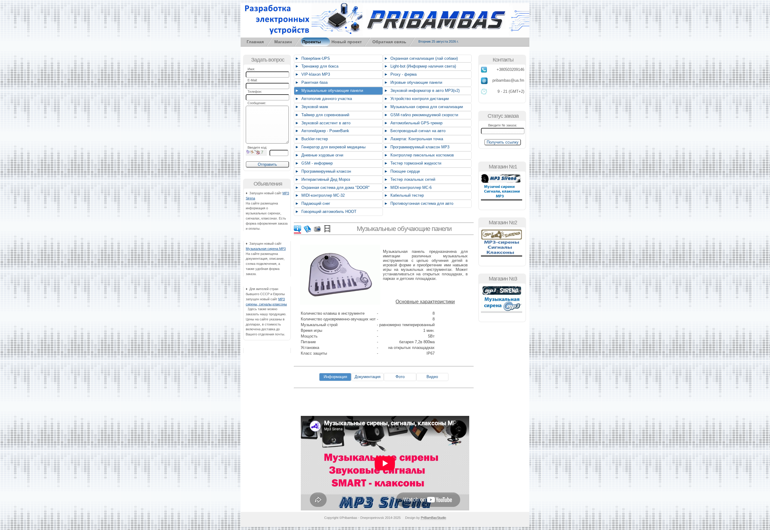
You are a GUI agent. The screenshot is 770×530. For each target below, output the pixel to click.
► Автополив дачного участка (323, 98)
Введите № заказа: (502, 125)
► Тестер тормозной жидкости (412, 163)
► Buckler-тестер (311, 139)
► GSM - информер (313, 163)
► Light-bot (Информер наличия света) (419, 66)
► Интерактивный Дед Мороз (322, 179)
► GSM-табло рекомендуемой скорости (420, 115)
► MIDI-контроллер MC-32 (319, 195)
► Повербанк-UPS (312, 58)
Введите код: (256, 147)
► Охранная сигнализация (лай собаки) (420, 58)
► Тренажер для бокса (316, 66)
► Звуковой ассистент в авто (322, 123)
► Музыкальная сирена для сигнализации (423, 106)
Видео (432, 376)
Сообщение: (256, 103)
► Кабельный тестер (403, 195)
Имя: (250, 69)
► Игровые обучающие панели (412, 82)
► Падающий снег (312, 203)
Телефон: (254, 91)
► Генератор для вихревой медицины (329, 147)
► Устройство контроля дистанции (416, 98)
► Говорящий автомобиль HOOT (325, 211)
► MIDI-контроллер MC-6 (407, 187)
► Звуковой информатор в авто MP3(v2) (421, 90)
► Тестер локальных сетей (409, 179)
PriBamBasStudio (433, 517)
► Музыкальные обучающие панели (328, 90)
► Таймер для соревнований (321, 115)
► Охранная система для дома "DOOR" (332, 187)
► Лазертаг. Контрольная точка (413, 139)
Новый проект (346, 41)
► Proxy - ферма (400, 74)
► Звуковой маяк (311, 106)
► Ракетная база (311, 82)
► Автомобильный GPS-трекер (412, 123)
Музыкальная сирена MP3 (266, 248)
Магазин (283, 41)
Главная (255, 41)
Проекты (311, 41)
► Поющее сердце (401, 171)
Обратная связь (389, 41)
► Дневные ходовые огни (318, 155)
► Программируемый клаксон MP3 (416, 147)
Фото (400, 376)
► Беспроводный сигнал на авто (414, 131)
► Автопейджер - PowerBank (321, 131)
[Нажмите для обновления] (256, 153)
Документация (367, 376)
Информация (335, 376)
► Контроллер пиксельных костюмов (418, 155)
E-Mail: (251, 80)
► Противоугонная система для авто (418, 203)
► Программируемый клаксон (322, 171)
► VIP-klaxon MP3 (312, 74)
